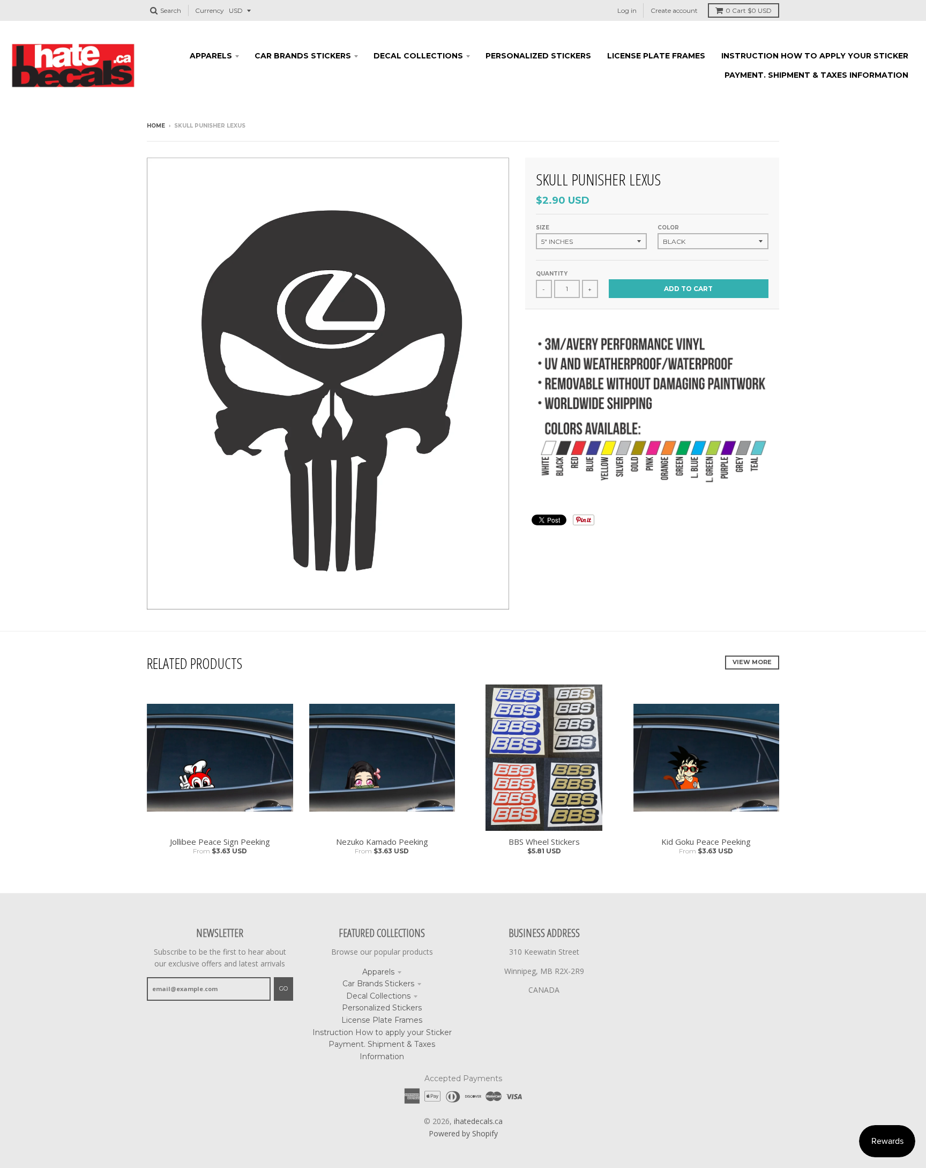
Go (283, 988)
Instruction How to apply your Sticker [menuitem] (814, 56)
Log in (627, 10)
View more (752, 662)
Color (668, 227)
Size (542, 227)
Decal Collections (378, 996)
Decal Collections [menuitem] (418, 56)
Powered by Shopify (463, 1133)
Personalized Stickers (382, 1008)
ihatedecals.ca (478, 1121)
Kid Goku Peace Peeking (706, 841)
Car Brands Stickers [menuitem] (303, 56)
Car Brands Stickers (378, 983)
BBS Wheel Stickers (544, 841)
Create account (674, 10)
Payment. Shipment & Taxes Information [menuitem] (816, 75)
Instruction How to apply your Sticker (382, 1032)
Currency (209, 10)
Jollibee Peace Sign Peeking (220, 841)
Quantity (551, 273)
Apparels (378, 972)
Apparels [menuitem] (211, 56)
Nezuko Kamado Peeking (382, 841)
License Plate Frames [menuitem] (656, 56)
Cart (749, 10)
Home (156, 125)
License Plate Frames (381, 1020)
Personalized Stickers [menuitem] (538, 56)
